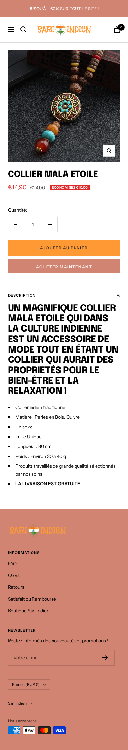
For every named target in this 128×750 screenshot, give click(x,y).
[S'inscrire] (105, 657)
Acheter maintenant (64, 266)
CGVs (14, 575)
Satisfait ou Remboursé (32, 599)
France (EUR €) (26, 684)
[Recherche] (23, 29)
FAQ (12, 564)
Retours (16, 587)
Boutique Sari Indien (28, 611)
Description (22, 295)
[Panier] (117, 29)
